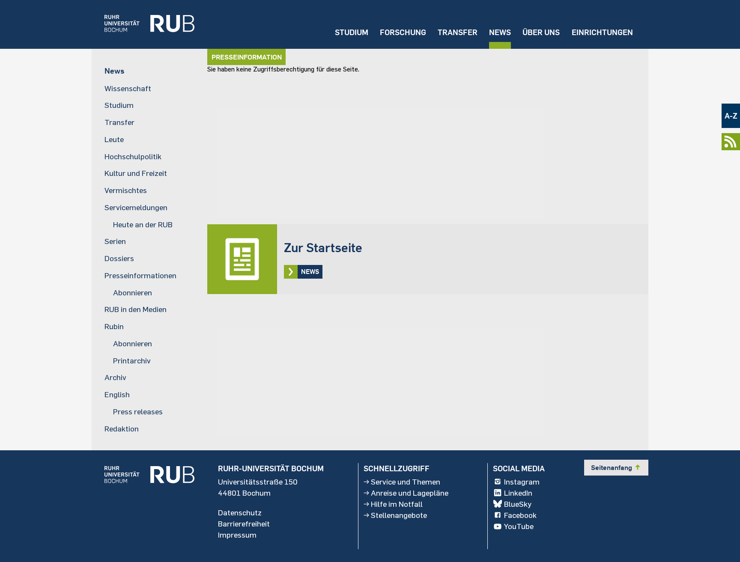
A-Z (731, 116)
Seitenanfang (616, 467)
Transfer (457, 32)
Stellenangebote (399, 515)
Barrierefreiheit (244, 523)
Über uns (541, 32)
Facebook (520, 515)
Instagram (522, 481)
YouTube (519, 526)
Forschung (403, 32)
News (500, 32)
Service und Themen (405, 481)
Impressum (237, 534)
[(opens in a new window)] (143, 24)
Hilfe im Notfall (397, 503)
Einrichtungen (602, 32)
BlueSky (517, 503)
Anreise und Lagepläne (409, 492)
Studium (351, 32)
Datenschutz (240, 512)
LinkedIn (518, 492)
